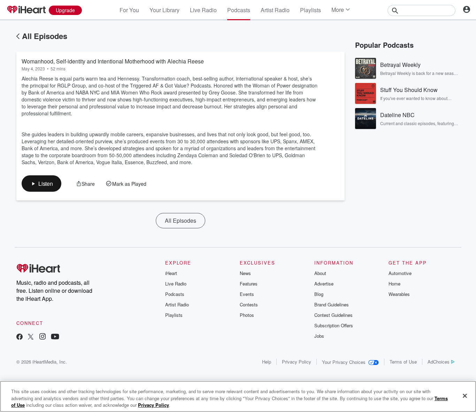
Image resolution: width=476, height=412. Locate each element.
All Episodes (44, 35)
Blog (318, 294)
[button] (41, 183)
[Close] (465, 395)
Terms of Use (403, 361)
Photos (247, 315)
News (245, 273)
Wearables (399, 294)
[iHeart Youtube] (55, 337)
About (320, 273)
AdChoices (439, 361)
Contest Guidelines (333, 315)
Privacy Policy (296, 361)
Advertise (323, 283)
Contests (249, 304)
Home (394, 283)
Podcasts (238, 10)
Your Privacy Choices (344, 362)
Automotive (400, 273)
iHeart (171, 273)
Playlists (310, 10)
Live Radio (203, 10)
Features (249, 283)
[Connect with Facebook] (19, 337)
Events (247, 294)
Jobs (319, 336)
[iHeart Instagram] (42, 337)
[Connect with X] (30, 337)
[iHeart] (26, 10)
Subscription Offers (333, 325)
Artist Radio (275, 10)
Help (266, 361)
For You (129, 10)
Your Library (164, 10)
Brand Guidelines (331, 304)
